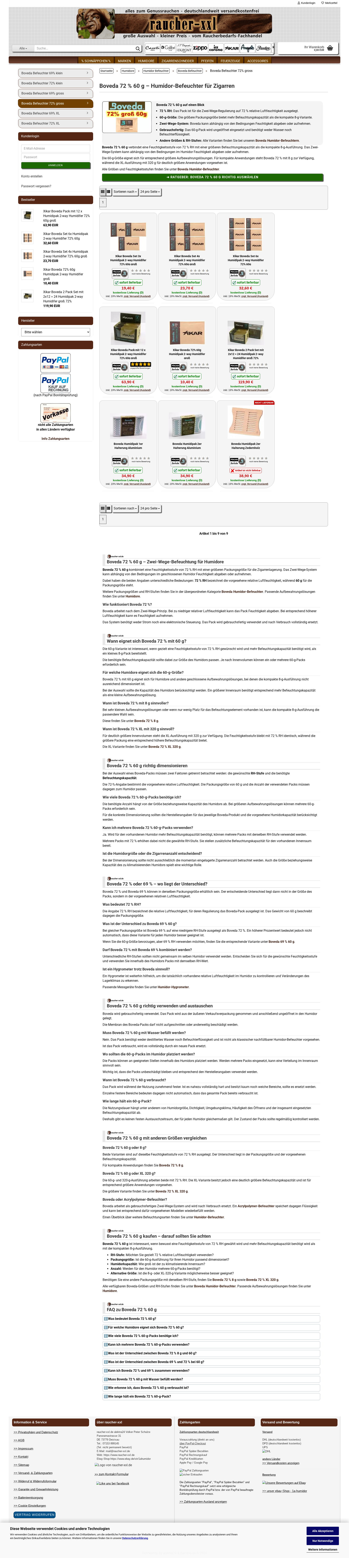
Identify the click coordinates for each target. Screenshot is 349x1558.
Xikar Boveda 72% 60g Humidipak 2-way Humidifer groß (187, 353)
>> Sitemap (21, 1465)
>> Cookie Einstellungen (30, 1505)
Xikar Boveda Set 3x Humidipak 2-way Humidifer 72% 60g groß (128, 260)
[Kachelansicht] (103, 192)
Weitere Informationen (322, 1549)
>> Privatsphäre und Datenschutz (36, 1432)
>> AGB (19, 1440)
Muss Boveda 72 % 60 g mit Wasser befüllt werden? (145, 1379)
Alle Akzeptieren (322, 1531)
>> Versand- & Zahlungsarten (33, 1473)
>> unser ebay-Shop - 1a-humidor (284, 1491)
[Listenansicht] (108, 192)
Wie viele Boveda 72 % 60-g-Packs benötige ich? (143, 1336)
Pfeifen (207, 61)
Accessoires (257, 61)
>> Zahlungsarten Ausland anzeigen (203, 1501)
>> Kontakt (21, 1456)
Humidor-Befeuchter (209, 1217)
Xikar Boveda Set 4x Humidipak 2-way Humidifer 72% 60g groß (187, 260)
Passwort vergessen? (36, 186)
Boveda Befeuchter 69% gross (42, 93)
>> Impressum (23, 1448)
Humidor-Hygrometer (173, 987)
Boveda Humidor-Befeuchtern (277, 140)
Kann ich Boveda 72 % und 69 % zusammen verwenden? (148, 1371)
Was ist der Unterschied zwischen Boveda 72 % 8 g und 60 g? (152, 1353)
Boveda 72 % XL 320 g (164, 747)
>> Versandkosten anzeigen (280, 1463)
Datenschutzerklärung (135, 1538)
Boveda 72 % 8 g (146, 721)
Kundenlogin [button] (307, 2)
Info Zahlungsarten (55, 439)
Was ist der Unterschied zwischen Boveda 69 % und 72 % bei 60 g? (156, 1362)
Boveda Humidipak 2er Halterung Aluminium (187, 445)
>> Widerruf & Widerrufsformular (35, 1481)
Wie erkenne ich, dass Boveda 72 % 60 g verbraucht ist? (148, 1388)
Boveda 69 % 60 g (281, 942)
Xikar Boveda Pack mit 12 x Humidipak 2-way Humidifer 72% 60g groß (128, 353)
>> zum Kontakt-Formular (112, 1474)
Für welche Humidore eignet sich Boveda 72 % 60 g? (146, 1327)
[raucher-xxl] (174, 23)
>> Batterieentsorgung (28, 1497)
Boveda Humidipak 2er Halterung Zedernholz (245, 445)
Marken (124, 61)
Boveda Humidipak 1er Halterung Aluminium (128, 445)
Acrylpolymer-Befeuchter (256, 1206)
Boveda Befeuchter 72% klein (42, 83)
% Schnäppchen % (96, 61)
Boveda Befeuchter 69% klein (42, 73)
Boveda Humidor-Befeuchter (198, 169)
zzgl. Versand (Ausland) (137, 296)
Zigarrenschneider (178, 61)
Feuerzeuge (230, 61)
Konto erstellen (31, 176)
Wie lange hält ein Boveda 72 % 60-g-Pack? (139, 1396)
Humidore (146, 61)
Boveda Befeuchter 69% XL (40, 113)
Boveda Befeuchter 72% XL (40, 123)
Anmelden (55, 165)
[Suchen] (138, 48)
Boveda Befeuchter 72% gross (42, 103)
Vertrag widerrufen (35, 1514)
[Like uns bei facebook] (112, 1483)
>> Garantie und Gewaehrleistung (36, 1489)
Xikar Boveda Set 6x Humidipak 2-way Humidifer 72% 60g (246, 260)
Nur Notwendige (322, 1540)
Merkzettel (330, 2)
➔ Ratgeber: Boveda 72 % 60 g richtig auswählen (212, 177)
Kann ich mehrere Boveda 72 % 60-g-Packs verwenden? (148, 1344)
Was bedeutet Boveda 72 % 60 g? (132, 1319)
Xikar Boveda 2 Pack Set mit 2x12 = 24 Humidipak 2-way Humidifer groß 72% (246, 353)
